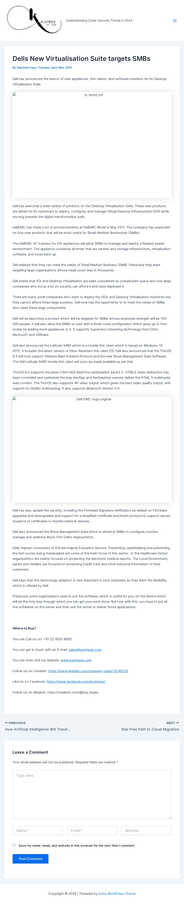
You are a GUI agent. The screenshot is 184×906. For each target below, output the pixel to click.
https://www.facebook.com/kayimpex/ (76, 682)
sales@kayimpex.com (85, 650)
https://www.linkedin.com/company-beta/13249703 (88, 671)
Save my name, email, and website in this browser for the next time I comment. (77, 845)
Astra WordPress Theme (117, 894)
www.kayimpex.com (76, 660)
